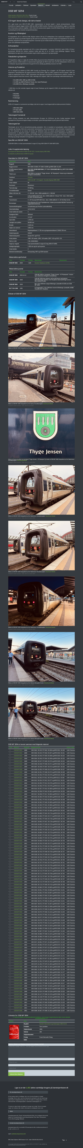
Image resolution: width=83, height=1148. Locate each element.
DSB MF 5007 (18, 766)
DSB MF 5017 (18, 794)
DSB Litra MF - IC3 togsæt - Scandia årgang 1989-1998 (44, 180)
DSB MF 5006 (18, 764)
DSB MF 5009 (18, 772)
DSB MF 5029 (18, 827)
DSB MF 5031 (18, 832)
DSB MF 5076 (18, 956)
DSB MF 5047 (18, 876)
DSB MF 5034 (18, 840)
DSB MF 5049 (18, 882)
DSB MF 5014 (18, 786)
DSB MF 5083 (18, 975)
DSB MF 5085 (18, 980)
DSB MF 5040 (18, 857)
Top (63, 1140)
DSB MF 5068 (18, 934)
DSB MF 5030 (18, 829)
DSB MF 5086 (18, 983)
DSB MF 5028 (18, 824)
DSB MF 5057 (18, 903)
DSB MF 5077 (18, 958)
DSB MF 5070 (18, 939)
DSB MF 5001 (18, 750)
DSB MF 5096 (18, 1010)
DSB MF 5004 (18, 758)
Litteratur (63, 5)
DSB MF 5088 (18, 988)
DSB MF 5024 (18, 813)
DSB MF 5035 (18, 843)
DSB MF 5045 (18, 871)
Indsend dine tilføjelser (16, 1074)
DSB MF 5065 (18, 925)
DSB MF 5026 (18, 818)
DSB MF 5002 (18, 753)
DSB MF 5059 (18, 909)
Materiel (40, 5)
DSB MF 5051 (18, 887)
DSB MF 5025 (18, 816)
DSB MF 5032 (18, 835)
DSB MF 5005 (18, 761)
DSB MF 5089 (18, 991)
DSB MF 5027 (18, 821)
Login (69, 5)
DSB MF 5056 (18, 901)
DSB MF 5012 (18, 780)
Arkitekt (47, 5)
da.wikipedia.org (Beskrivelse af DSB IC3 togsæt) (20, 153)
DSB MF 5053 (18, 892)
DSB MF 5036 (18, 846)
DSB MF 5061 (18, 914)
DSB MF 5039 (18, 854)
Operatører (33, 5)
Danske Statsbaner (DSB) (42, 263)
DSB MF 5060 (18, 912)
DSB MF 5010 (18, 775)
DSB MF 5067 (18, 931)
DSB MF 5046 (18, 873)
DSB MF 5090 (18, 994)
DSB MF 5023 (18, 810)
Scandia (30, 177)
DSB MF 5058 (18, 906)
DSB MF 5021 (18, 805)
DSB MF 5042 (18, 862)
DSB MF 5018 (18, 797)
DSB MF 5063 (18, 920)
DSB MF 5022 (18, 808)
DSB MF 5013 (18, 783)
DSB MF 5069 (18, 936)
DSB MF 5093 (18, 1002)
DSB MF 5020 (18, 802)
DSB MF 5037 (18, 849)
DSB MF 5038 (18, 851)
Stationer (25, 5)
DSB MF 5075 (18, 953)
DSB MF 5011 (18, 777)
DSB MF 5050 (18, 884)
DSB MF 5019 (18, 799)
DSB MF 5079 (18, 964)
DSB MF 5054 (18, 895)
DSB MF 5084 (18, 977)
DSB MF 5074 (18, 950)
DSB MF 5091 (18, 997)
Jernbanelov (55, 5)
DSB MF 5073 (18, 947)
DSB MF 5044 (18, 868)
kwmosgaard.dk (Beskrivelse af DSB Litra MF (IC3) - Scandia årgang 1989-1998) (29, 151)
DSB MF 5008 (18, 769)
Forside (11, 5)
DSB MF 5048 (18, 879)
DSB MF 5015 (18, 788)
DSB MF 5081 (18, 969)
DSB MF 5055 (18, 898)
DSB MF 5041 (18, 860)
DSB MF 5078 (18, 961)
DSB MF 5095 (18, 1008)
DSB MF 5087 (18, 986)
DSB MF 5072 (18, 945)
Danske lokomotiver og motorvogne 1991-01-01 (53, 1024)
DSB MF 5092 (18, 999)
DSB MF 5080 (18, 966)
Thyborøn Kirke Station (23, 1)
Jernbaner (18, 5)
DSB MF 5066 (18, 928)
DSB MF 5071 (18, 942)
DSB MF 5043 (18, 865)
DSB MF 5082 (18, 972)
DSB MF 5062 (18, 917)
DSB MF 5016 (18, 791)
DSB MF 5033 (18, 838)
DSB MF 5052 (18, 890)
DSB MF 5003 (18, 755)
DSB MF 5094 (18, 1005)
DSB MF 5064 (18, 923)
